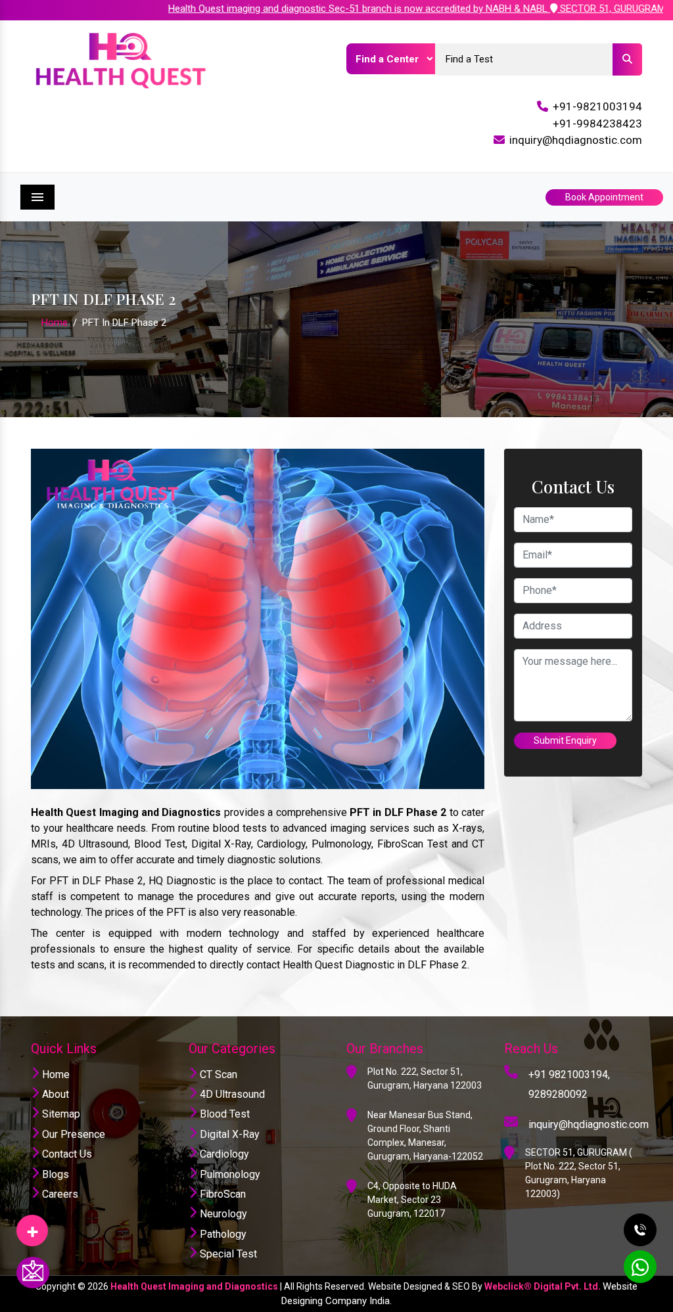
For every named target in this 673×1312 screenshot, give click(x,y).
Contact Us (65, 1154)
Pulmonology (228, 1174)
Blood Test (223, 1114)
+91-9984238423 (597, 123)
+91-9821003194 (597, 106)
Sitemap (59, 1114)
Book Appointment (604, 197)
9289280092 (558, 1094)
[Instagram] (32, 1226)
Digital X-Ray (228, 1134)
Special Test (227, 1254)
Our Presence (72, 1134)
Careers (58, 1194)
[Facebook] (32, 1226)
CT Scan (217, 1074)
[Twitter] (32, 1226)
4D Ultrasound (231, 1094)
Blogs (54, 1174)
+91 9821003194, (569, 1074)
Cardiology (223, 1154)
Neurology (222, 1214)
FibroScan (221, 1194)
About (54, 1094)
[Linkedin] (32, 1226)
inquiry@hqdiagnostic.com (575, 140)
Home (54, 322)
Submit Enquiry (565, 740)
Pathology (221, 1234)
